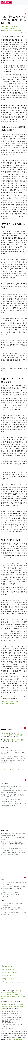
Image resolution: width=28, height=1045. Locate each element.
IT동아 (3, 733)
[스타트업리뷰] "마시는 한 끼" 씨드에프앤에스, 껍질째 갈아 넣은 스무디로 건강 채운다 (13, 894)
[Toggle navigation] (24, 2)
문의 (21, 991)
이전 (5, 769)
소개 (17, 991)
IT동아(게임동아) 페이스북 (14, 740)
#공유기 (11, 26)
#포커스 (12, 28)
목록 (17, 769)
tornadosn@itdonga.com (14, 30)
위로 (11, 769)
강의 (2, 901)
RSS (2, 998)
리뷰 (2, 879)
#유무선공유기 (5, 28)
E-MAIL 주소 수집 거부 (18, 996)
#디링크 (16, 26)
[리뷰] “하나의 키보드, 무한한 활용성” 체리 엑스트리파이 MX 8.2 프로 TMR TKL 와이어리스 (13, 888)
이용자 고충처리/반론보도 (8, 993)
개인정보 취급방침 (18, 994)
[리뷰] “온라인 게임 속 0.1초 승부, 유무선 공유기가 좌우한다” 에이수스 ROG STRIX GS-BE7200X (14, 752)
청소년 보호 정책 (6, 996)
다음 (23, 769)
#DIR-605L (5, 26)
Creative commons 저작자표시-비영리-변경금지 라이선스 (13, 735)
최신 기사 (4, 830)
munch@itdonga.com (16, 1039)
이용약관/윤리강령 (6, 994)
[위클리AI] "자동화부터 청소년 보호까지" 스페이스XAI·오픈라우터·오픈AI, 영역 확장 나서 (13, 844)
